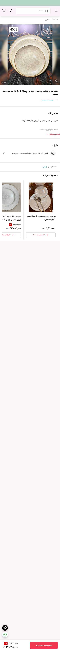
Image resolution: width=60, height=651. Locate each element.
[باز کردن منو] (55, 11)
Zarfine (55, 20)
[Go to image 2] (2, 82)
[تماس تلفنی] (5, 628)
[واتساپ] (5, 634)
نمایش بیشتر (54, 134)
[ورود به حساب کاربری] (11, 11)
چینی (46, 20)
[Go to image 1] (5, 82)
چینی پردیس (47, 100)
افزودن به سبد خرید (44, 645)
